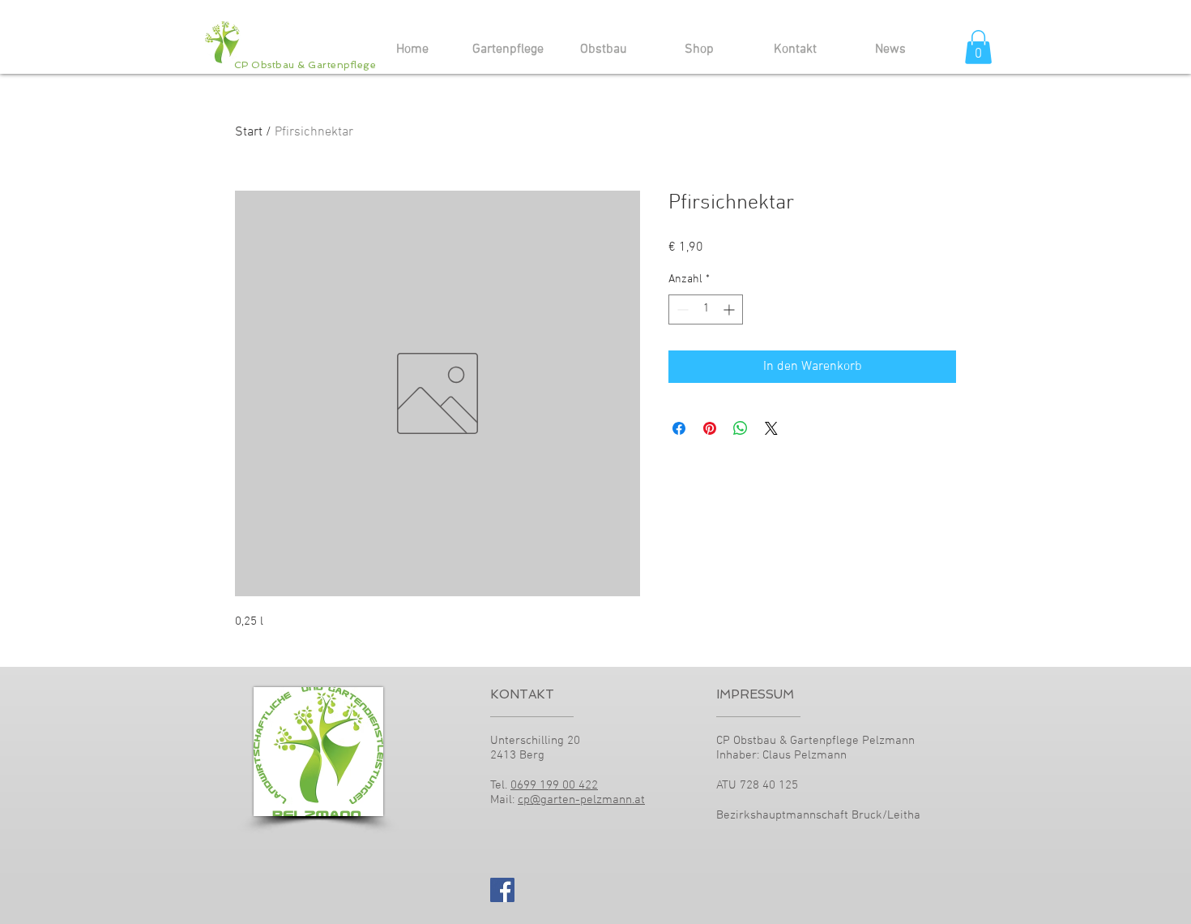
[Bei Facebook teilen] (679, 428)
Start (249, 132)
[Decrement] (681, 309)
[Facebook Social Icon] (502, 890)
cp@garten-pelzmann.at (581, 800)
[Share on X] (771, 428)
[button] (978, 47)
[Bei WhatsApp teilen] (740, 428)
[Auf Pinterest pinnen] (709, 428)
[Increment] (730, 309)
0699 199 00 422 (554, 785)
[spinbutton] (705, 309)
